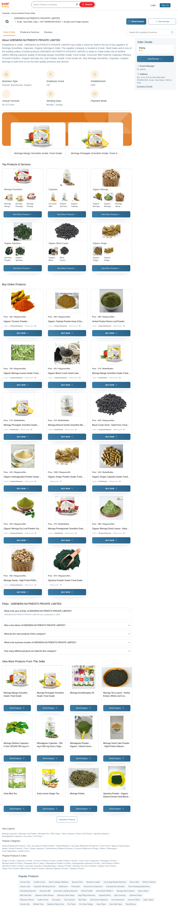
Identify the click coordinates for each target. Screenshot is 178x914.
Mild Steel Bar (26, 895)
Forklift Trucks (39, 882)
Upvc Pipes (101, 904)
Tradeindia (6, 13)
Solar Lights (148, 900)
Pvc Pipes (71, 904)
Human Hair (25, 882)
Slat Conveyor (120, 895)
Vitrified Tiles (38, 904)
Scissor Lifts (25, 886)
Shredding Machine (28, 891)
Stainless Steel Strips (66, 895)
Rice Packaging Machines (139, 886)
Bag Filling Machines (86, 895)
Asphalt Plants (105, 895)
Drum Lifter (134, 882)
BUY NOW (21, 333)
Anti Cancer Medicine (99, 900)
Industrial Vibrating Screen (44, 886)
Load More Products (67, 819)
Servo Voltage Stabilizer (58, 882)
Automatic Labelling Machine (66, 891)
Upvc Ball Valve (115, 904)
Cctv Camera (69, 900)
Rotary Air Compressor (93, 886)
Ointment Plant (136, 895)
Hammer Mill (45, 891)
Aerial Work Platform (104, 891)
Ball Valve (83, 900)
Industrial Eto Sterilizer (115, 886)
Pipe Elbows (131, 904)
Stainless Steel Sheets (44, 895)
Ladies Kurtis (43, 900)
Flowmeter (75, 886)
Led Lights (56, 900)
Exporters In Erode (144, 86)
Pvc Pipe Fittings (86, 904)
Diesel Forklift (86, 891)
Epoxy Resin (143, 891)
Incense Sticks (134, 900)
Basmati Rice (77, 882)
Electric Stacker (149, 882)
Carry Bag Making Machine (115, 882)
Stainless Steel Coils (55, 904)
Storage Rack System (125, 891)
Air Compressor (117, 900)
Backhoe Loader (93, 882)
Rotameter (63, 886)
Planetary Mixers (27, 900)
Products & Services (29, 32)
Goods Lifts (24, 904)
